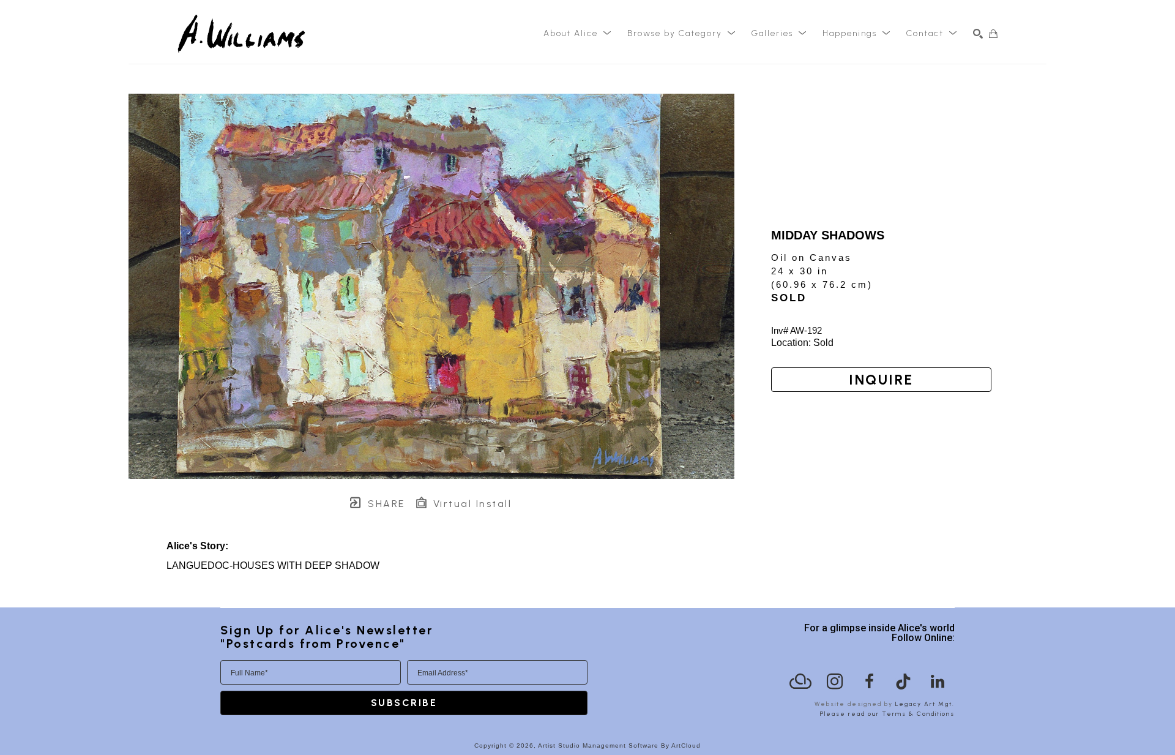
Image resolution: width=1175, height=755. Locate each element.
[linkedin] (938, 681)
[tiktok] (903, 681)
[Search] (978, 34)
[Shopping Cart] (993, 34)
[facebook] (869, 681)
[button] (577, 34)
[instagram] (835, 681)
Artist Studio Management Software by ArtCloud (619, 745)
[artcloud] (800, 681)
